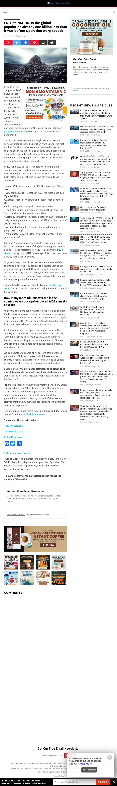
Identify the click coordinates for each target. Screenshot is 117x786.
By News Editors (96, 213)
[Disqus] (35, 632)
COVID (7, 462)
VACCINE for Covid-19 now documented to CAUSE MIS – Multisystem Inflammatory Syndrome (93, 311)
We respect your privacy (43, 768)
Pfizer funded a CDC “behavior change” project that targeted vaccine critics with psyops (94, 296)
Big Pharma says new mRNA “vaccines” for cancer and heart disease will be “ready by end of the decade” (95, 359)
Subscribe (103, 782)
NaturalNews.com (13, 437)
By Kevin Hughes (96, 151)
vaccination (43, 465)
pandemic (17, 465)
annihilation (27, 458)
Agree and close (89, 770)
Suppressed (30, 465)
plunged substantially (15, 131)
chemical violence (44, 458)
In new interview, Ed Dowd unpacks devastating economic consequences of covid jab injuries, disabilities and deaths (96, 394)
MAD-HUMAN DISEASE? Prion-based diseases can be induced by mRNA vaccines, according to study (96, 129)
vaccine (55, 465)
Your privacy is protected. (16, 515)
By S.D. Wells (95, 135)
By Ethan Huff (95, 121)
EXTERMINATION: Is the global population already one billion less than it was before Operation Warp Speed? (96, 114)
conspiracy (60, 458)
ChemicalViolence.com (33, 414)
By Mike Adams (95, 385)
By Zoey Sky (94, 261)
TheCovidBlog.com (13, 425)
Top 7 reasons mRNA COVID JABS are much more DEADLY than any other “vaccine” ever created (95, 239)
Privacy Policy (58, 776)
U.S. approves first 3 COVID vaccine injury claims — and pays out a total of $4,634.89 (96, 269)
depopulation (30, 462)
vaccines (25, 469)
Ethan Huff (25, 36)
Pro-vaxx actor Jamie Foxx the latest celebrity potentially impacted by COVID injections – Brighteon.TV (94, 144)
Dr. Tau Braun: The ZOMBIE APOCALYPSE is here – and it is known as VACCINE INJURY (94, 344)
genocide (43, 462)
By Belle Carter (95, 288)
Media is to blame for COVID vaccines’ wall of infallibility (93, 208)
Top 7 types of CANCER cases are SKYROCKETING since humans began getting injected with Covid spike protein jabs (95, 176)
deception (17, 462)
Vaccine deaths (12, 469)
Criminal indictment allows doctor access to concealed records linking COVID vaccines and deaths (95, 282)
